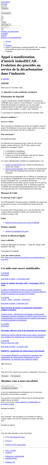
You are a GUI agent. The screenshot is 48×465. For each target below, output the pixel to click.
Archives (8, 45)
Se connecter (6, 13)
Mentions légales (11, 458)
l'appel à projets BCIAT (13, 165)
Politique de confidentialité (14, 456)
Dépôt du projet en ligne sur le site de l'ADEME (22, 223)
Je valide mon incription (9, 388)
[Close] (2, 368)
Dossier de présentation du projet (16, 231)
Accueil (8, 41)
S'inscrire (5, 376)
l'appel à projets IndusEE (14, 169)
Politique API (10, 462)
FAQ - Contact (10, 450)
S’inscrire (5, 8)
